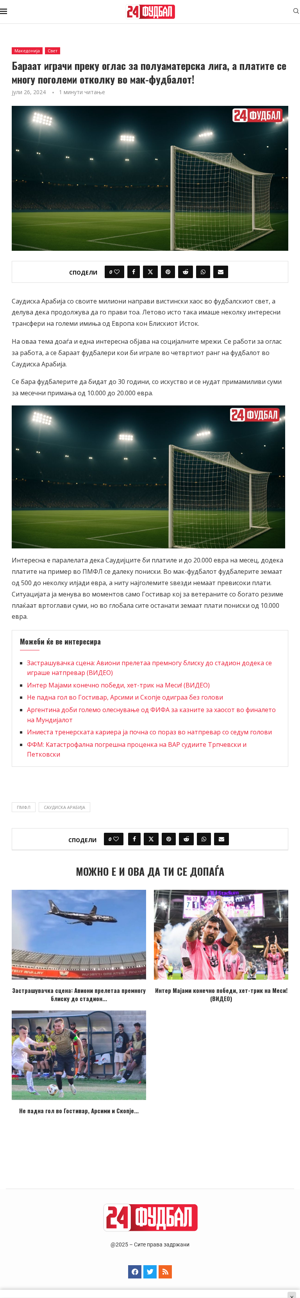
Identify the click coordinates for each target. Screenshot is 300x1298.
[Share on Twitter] (150, 272)
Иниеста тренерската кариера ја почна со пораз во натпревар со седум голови (149, 732)
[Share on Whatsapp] (203, 272)
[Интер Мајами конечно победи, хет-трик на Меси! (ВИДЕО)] (221, 934)
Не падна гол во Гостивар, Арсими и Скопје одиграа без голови (125, 697)
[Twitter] (150, 1271)
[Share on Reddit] (185, 272)
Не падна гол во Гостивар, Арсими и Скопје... (79, 1110)
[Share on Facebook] (133, 272)
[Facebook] (134, 1271)
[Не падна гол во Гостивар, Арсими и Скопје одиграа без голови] (79, 1055)
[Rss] (165, 1271)
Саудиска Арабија (64, 807)
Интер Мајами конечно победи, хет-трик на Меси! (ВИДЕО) (118, 685)
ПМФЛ (23, 807)
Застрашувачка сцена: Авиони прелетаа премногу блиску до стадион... (79, 994)
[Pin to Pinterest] (168, 272)
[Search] (296, 12)
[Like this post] (117, 272)
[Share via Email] (220, 272)
